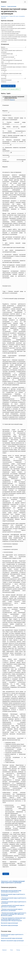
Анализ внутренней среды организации (11, 938)
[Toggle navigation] (25, 2)
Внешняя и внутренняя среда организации (12, 940)
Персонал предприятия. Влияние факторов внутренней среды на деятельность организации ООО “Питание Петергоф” (13, 919)
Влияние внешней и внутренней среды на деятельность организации (12, 906)
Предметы (3, 6)
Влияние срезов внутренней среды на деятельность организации (11, 910)
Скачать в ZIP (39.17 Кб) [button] (8, 86)
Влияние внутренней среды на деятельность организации (13, 895)
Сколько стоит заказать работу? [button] (11, 89)
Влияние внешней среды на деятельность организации (12, 935)
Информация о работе (13, 882)
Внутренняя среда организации (9, 923)
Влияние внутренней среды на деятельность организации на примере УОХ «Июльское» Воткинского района (13, 914)
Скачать (12, 100)
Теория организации (11, 6)
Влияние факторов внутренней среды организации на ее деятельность (11, 891)
